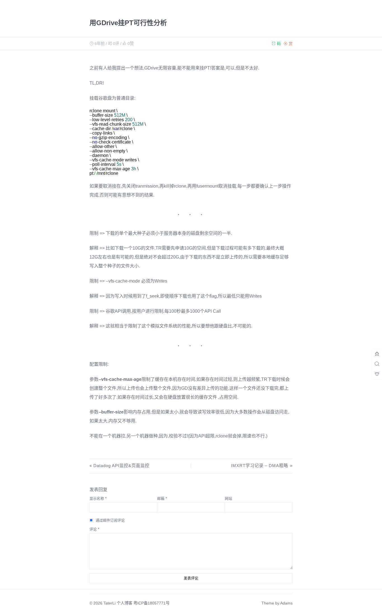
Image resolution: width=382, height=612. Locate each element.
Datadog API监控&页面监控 (121, 465)
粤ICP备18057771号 (151, 603)
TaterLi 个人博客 (117, 603)
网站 (228, 498)
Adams (286, 603)
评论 (94, 529)
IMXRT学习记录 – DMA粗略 (259, 465)
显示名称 (98, 498)
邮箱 (162, 498)
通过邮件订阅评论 (110, 520)
